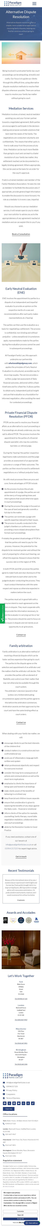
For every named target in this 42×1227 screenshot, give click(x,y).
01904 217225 (11, 848)
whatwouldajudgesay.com (20, 363)
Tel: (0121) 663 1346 (21, 1064)
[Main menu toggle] (34, 3)
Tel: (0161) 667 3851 (21, 1043)
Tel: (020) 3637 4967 (21, 1020)
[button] (4, 889)
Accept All (20, 1219)
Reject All (20, 1215)
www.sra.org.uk (9, 1186)
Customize (20, 1211)
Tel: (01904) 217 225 (21, 999)
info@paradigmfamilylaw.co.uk (18, 844)
